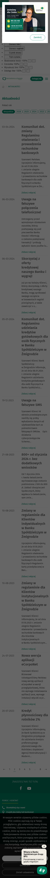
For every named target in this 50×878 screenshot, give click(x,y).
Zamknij (38, 37)
